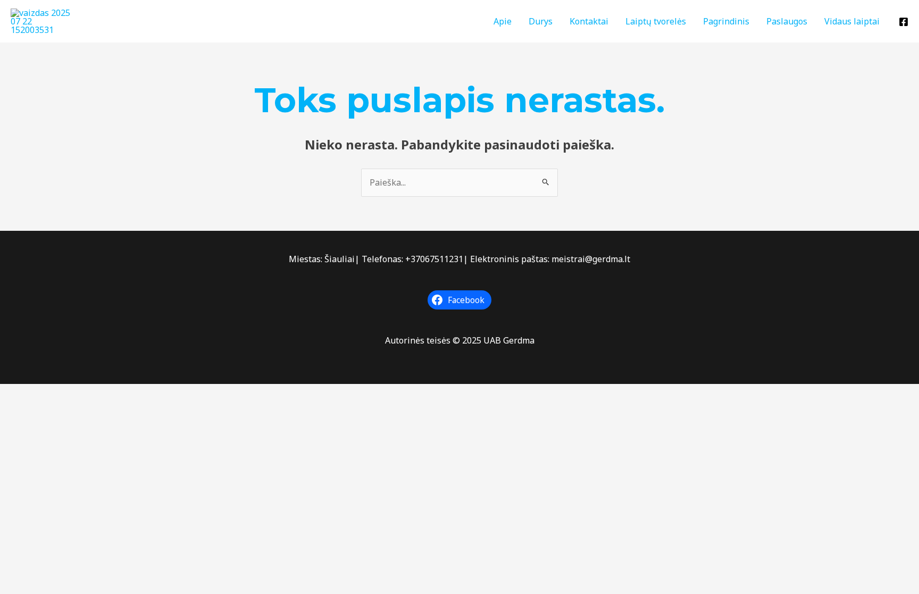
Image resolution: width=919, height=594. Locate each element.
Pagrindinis (726, 21)
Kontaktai (589, 21)
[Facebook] (903, 22)
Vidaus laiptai (852, 21)
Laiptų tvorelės (655, 21)
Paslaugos (786, 21)
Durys (541, 21)
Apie (503, 21)
